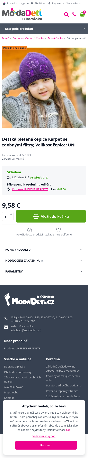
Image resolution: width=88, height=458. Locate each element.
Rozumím (46, 445)
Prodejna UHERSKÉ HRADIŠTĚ (30, 189)
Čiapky (40, 38)
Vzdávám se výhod (44, 436)
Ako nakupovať (13, 387)
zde (68, 430)
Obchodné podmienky (18, 372)
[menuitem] (16, 3)
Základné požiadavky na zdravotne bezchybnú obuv (63, 368)
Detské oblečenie (22, 38)
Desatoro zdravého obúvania (64, 385)
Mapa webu (11, 392)
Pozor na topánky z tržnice (62, 391)
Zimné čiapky (55, 38)
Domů (5, 38)
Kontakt (9, 398)
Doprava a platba (14, 366)
